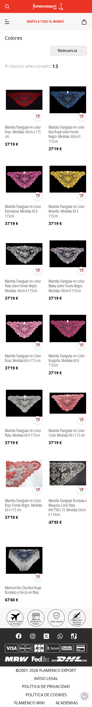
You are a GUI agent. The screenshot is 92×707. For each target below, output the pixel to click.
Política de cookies (46, 695)
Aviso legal (46, 678)
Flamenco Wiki (29, 703)
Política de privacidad (46, 686)
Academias (67, 703)
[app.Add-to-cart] (37, 117)
